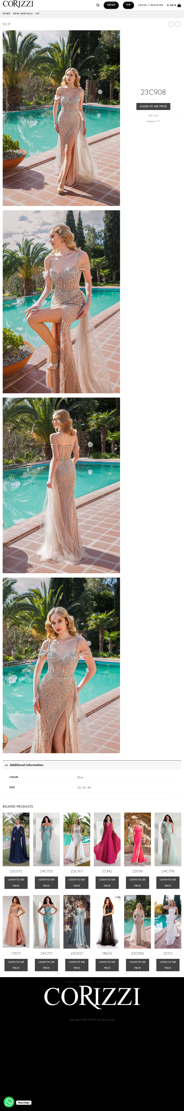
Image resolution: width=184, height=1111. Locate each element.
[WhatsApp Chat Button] (9, 1102)
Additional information (26, 765)
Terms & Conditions (107, 982)
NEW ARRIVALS (23, 13)
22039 (137, 871)
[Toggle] (6, 765)
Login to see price (153, 106)
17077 (16, 953)
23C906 (137, 953)
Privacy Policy (85, 982)
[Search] (98, 5)
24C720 (46, 871)
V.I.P (6, 24)
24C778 (168, 871)
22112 (168, 953)
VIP (37, 13)
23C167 (77, 871)
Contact (70, 982)
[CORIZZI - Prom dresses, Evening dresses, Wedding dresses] (45, 5)
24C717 (46, 953)
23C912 (16, 871)
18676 (107, 953)
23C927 (77, 953)
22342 (107, 871)
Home (7, 13)
